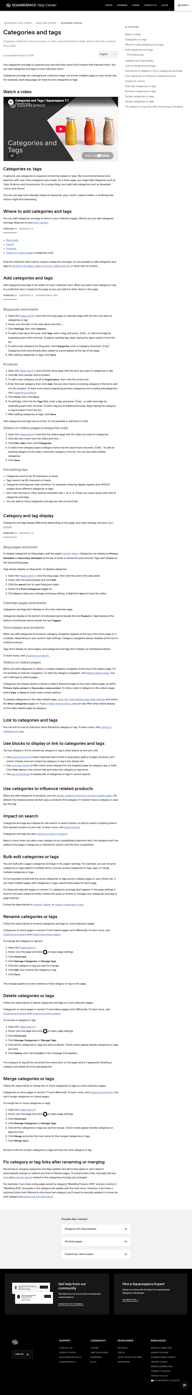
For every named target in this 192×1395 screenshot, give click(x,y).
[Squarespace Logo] (15, 1342)
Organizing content (71, 23)
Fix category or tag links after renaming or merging (154, 106)
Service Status (67, 1353)
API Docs (123, 1348)
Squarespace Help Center (18, 23)
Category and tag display (139, 60)
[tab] (10, 229)
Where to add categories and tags (144, 44)
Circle (121, 1353)
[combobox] (108, 54)
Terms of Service (160, 1371)
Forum (94, 1348)
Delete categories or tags (139, 96)
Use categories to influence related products (150, 75)
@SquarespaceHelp (70, 1357)
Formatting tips (135, 54)
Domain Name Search (163, 1357)
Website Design (159, 1353)
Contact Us (65, 1348)
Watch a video (133, 34)
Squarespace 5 (67, 1362)
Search (185, 5)
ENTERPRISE (124, 1362)
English (19, 1354)
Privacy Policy (159, 1376)
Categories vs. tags (136, 39)
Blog (93, 1362)
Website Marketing (162, 1367)
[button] (184, 1385)
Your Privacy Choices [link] (167, 1381)
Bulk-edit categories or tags (140, 86)
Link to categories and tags (140, 65)
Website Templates (161, 1348)
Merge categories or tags (139, 101)
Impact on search (135, 81)
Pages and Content (46, 23)
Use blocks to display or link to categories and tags (153, 70)
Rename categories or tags (140, 91)
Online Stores (159, 1362)
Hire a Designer (99, 1353)
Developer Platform (129, 1357)
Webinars (96, 1357)
